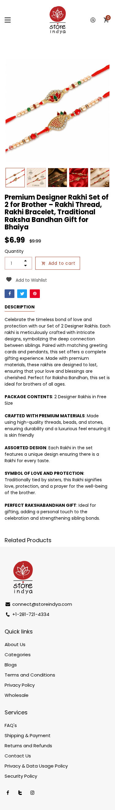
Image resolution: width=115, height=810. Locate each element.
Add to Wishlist (31, 280)
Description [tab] (20, 307)
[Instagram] (32, 792)
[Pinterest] (35, 293)
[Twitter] (22, 293)
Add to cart (61, 263)
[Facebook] (9, 293)
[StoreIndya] (57, 20)
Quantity (14, 251)
